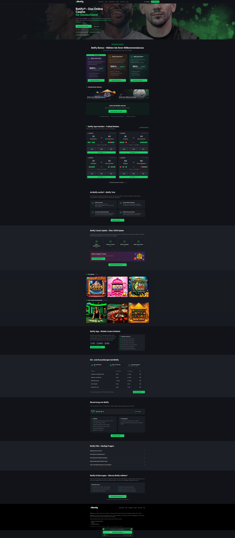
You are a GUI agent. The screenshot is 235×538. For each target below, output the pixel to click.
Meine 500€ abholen (95, 80)
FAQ (127, 1)
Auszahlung (130, 507)
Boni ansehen (138, 411)
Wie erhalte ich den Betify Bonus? (97, 454)
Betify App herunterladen (96, 347)
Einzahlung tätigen (138, 392)
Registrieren (156, 1)
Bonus (106, 1)
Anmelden (147, 1)
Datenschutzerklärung (115, 526)
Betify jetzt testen (116, 220)
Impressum (108, 526)
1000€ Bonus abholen (116, 532)
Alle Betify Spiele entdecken (116, 264)
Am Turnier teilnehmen (97, 258)
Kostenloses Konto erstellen (116, 111)
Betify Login (96, 26)
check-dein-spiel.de (95, 524)
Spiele (117, 1)
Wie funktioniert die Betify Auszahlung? (98, 457)
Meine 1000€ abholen (116, 80)
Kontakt (121, 526)
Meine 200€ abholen (137, 80)
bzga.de (92, 522)
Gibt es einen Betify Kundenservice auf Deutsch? (100, 464)
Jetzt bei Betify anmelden (82, 26)
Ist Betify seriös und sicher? (96, 450)
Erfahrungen (101, 1)
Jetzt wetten (100, 152)
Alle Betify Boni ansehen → (80, 29)
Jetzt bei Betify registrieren (117, 496)
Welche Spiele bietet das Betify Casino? (99, 461)
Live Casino (122, 1)
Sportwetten (112, 1)
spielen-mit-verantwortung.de (97, 521)
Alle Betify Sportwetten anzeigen (116, 182)
